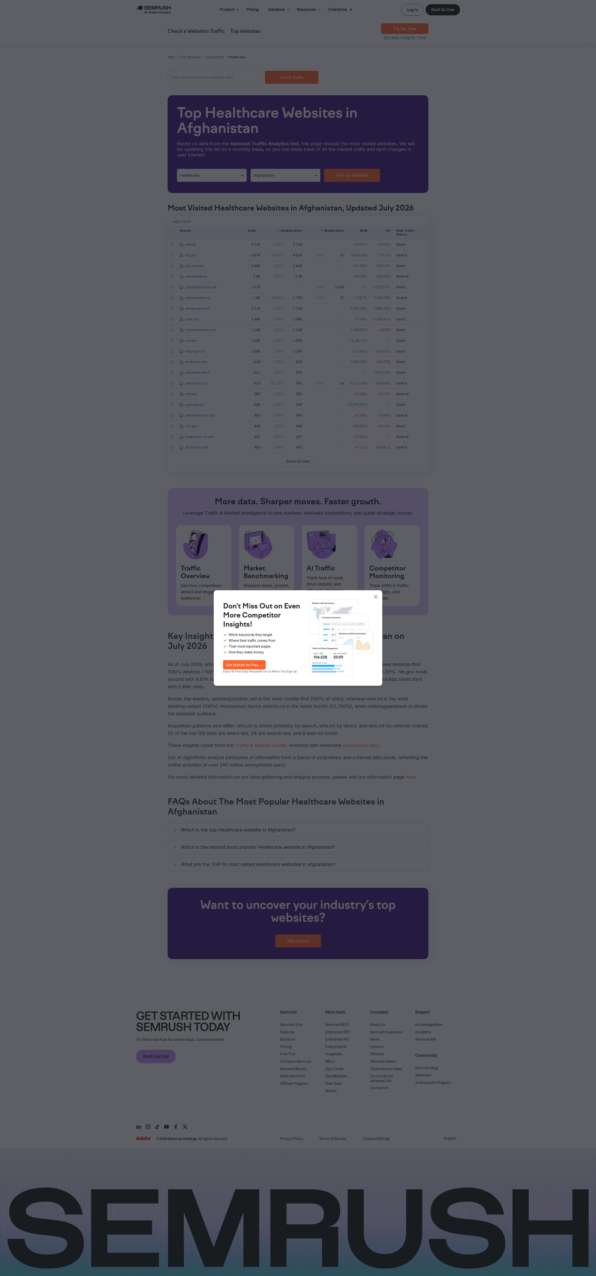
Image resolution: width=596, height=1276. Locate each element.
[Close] (375, 596)
